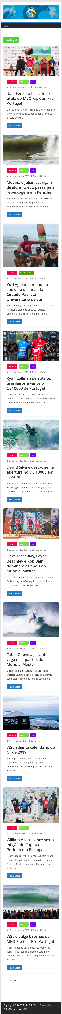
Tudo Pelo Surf (30, 1005)
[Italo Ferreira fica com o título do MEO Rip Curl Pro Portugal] (31, 61)
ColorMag (8, 1009)
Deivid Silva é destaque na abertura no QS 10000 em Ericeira (30, 472)
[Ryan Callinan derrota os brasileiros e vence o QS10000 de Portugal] (31, 346)
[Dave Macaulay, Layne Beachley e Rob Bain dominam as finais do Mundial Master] (31, 523)
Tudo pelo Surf (39, 87)
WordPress (25, 1009)
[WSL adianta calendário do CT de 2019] (31, 713)
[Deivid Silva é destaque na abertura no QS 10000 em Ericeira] (31, 435)
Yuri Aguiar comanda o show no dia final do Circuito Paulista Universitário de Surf (27, 292)
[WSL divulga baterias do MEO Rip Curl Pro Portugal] (31, 902)
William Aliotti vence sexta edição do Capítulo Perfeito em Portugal (30, 844)
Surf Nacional (26, 272)
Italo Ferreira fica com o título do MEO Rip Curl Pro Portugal (30, 98)
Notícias (23, 82)
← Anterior (10, 980)
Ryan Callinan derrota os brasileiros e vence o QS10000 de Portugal (29, 383)
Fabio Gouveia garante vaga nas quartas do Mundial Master (27, 659)
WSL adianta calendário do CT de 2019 (31, 750)
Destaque (12, 82)
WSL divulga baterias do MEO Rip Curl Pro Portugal (30, 939)
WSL (32, 82)
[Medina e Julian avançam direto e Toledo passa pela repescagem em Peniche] (31, 150)
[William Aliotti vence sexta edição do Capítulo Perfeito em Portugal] (31, 805)
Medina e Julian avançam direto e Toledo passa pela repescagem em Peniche (31, 187)
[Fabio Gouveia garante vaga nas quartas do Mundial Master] (31, 619)
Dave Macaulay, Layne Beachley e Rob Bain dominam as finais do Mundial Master (27, 563)
